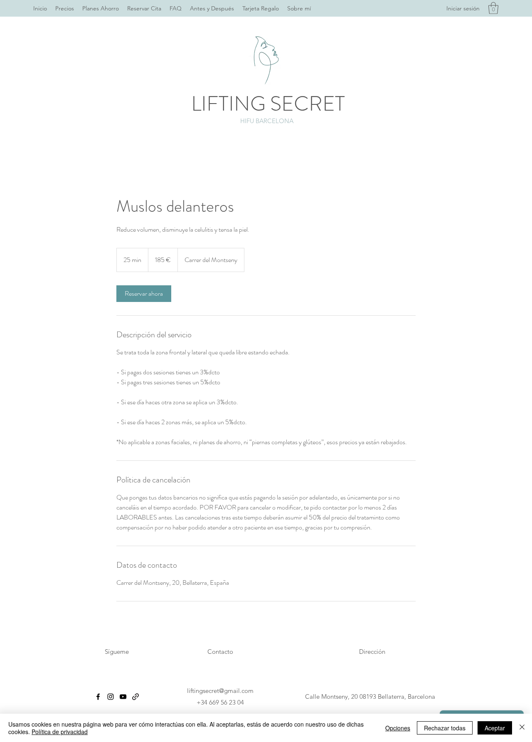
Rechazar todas (445, 728)
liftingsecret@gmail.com (220, 691)
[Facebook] (98, 697)
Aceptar (495, 728)
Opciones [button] (397, 728)
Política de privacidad (60, 731)
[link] (143, 293)
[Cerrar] (522, 727)
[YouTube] (123, 697)
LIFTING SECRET (268, 104)
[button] (493, 8)
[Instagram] (110, 697)
